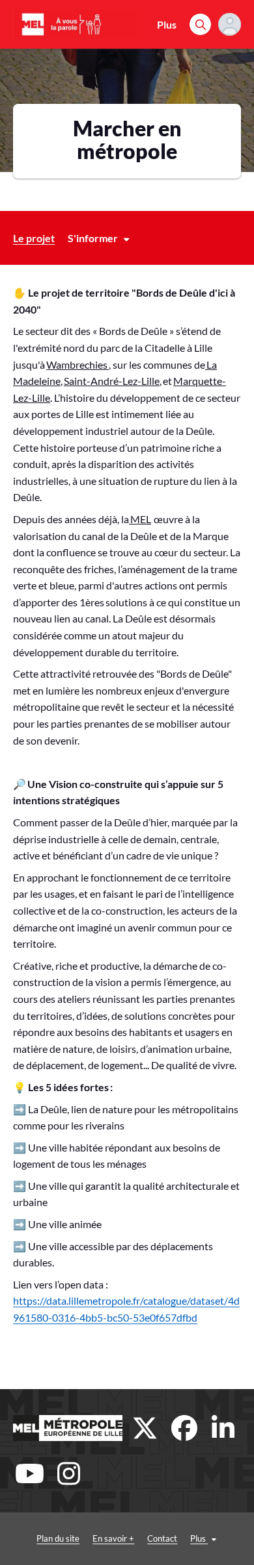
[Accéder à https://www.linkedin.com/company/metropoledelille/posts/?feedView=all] (223, 1428)
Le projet (34, 238)
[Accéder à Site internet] (67, 1428)
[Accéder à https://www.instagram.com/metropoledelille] (68, 1473)
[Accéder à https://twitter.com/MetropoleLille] (145, 1428)
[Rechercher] (200, 24)
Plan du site (57, 1538)
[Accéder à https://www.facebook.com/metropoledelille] (184, 1428)
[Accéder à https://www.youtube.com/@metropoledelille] (29, 1473)
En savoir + (113, 1538)
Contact (162, 1538)
